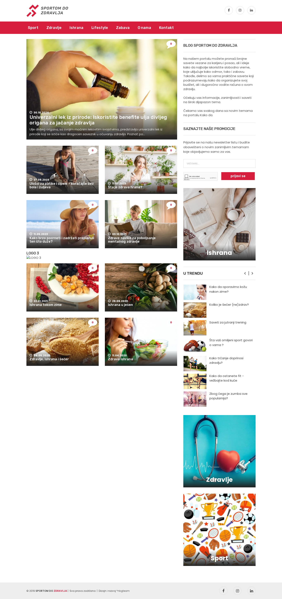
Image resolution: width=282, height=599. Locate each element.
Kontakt (166, 27)
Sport (33, 27)
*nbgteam (123, 591)
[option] (219, 292)
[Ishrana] (219, 224)
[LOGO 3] (33, 257)
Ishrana (76, 27)
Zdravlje (54, 27)
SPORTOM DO (51, 591)
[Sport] (219, 529)
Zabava (123, 27)
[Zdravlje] (219, 451)
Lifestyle (99, 27)
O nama (144, 27)
